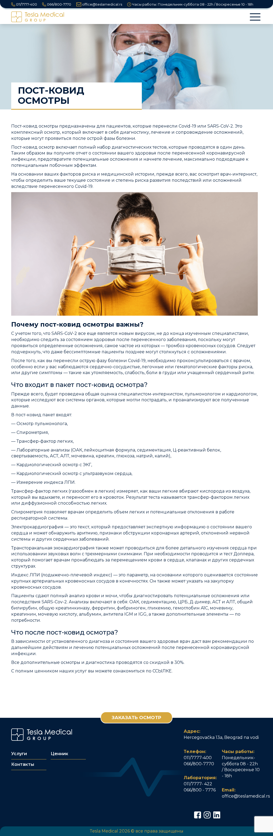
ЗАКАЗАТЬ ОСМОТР (136, 717)
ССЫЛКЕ (162, 670)
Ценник (59, 753)
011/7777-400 (26, 4)
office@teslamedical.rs (101, 4)
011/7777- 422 (198, 783)
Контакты (22, 764)
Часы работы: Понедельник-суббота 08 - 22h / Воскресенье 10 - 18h (192, 4)
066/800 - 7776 (200, 790)
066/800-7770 (58, 4)
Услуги (19, 753)
